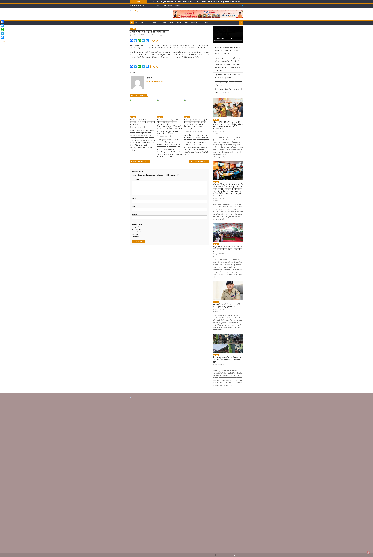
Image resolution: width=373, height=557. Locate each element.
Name (134, 198)
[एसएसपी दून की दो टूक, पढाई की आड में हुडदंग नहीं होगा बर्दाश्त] (228, 290)
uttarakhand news (166, 72)
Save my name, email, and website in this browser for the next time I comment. (137, 230)
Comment (136, 179)
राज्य (142, 22)
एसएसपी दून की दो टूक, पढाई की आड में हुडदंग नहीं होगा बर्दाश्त (228, 83)
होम (136, 22)
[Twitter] (2, 26)
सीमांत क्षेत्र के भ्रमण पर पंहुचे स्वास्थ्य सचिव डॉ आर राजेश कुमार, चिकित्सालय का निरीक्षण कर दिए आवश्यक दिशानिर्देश (195, 124)
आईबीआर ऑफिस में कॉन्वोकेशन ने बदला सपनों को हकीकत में (142, 122)
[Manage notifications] (368, 552)
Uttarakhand (156, 72)
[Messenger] (2, 37)
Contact (177, 5)
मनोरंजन (194, 22)
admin (148, 35)
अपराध (164, 22)
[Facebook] (2, 22)
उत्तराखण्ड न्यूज (176, 72)
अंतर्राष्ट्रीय (156, 22)
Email (134, 206)
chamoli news (146, 72)
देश (149, 22)
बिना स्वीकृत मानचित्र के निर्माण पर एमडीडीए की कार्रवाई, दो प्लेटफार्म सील (228, 90)
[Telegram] (2, 33)
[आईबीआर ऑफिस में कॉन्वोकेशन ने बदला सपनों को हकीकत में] (142, 107)
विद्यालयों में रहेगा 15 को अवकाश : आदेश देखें (141, 162)
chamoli (139, 72)
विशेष (171, 22)
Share (153, 41)
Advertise (158, 5)
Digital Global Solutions (146, 555)
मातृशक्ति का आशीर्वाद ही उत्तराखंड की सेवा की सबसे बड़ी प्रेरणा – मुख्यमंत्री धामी (172, 2)
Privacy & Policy (168, 5)
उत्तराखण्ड (132, 28)
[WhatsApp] (2, 29)
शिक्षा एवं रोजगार (205, 22)
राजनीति (178, 22)
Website (134, 214)
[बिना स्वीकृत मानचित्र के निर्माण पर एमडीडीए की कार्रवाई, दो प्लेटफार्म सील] (228, 343)
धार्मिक (186, 22)
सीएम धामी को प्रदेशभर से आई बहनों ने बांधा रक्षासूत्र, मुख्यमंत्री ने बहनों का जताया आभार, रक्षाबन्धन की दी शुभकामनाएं (227, 51)
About (151, 5)
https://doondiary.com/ (154, 82)
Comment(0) (158, 35)
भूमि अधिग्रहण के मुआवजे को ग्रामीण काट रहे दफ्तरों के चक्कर (200, 162)
